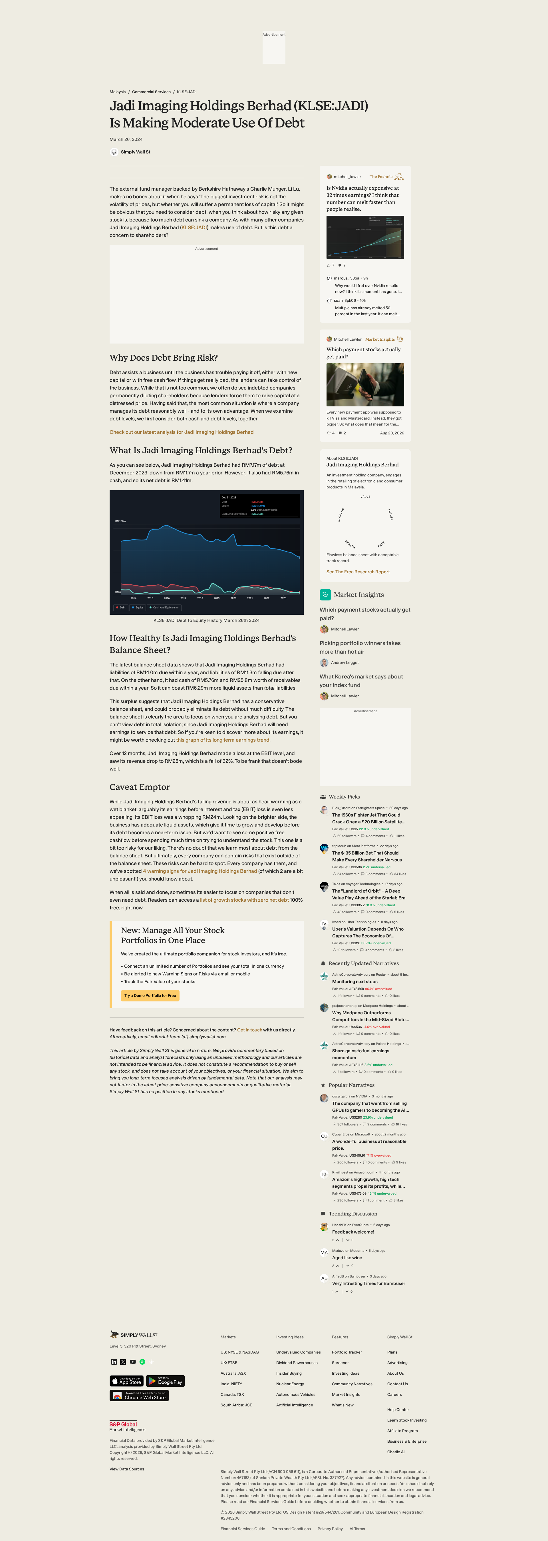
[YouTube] (133, 1362)
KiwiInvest (340, 1172)
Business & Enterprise (407, 1441)
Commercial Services (151, 91)
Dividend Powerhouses (297, 1362)
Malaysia (118, 91)
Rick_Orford (341, 808)
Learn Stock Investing (407, 1420)
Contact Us (397, 1384)
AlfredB (338, 1276)
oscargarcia (341, 1096)
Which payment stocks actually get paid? (365, 614)
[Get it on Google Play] (165, 1381)
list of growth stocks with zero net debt (244, 900)
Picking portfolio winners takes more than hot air (360, 647)
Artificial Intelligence (294, 1405)
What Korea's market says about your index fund (361, 680)
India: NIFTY (231, 1384)
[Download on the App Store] (127, 1381)
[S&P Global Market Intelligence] (127, 1426)
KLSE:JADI (194, 227)
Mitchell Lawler (345, 629)
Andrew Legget (345, 662)
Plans (392, 1352)
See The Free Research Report (358, 571)
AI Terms (357, 1528)
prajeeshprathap (344, 1006)
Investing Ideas (345, 1373)
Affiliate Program (402, 1430)
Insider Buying (289, 1373)
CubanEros (340, 1134)
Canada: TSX (232, 1394)
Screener (340, 1362)
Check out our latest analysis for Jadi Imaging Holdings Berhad (182, 432)
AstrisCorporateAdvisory (351, 975)
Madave (338, 1251)
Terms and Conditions (291, 1528)
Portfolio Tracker (347, 1352)
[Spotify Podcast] (142, 1362)
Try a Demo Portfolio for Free (150, 995)
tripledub (339, 846)
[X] (123, 1362)
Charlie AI (396, 1452)
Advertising (397, 1362)
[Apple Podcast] (151, 1362)
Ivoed (336, 922)
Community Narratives (352, 1384)
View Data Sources (127, 1469)
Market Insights (346, 1394)
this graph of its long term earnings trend (222, 740)
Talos (336, 884)
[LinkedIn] (114, 1362)
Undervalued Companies (298, 1352)
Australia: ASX (233, 1373)
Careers (394, 1394)
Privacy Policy (330, 1528)
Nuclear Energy (290, 1384)
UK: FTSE (229, 1362)
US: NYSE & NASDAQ (240, 1352)
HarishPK (339, 1225)
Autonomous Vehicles (295, 1394)
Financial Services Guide (243, 1528)
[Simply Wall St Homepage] (134, 1334)
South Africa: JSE (236, 1405)
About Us (395, 1373)
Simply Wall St (135, 152)
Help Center (398, 1409)
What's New (343, 1405)
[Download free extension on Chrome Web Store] (139, 1396)
